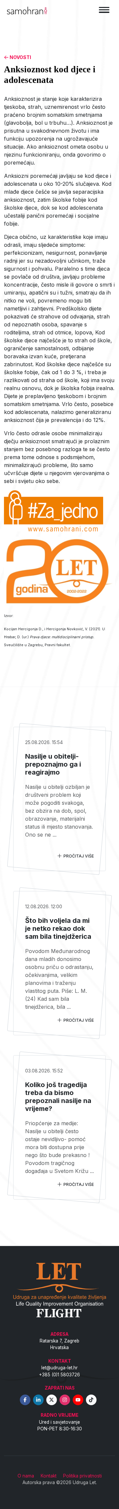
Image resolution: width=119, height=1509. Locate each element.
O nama (26, 1475)
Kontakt (49, 1475)
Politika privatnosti (82, 1475)
